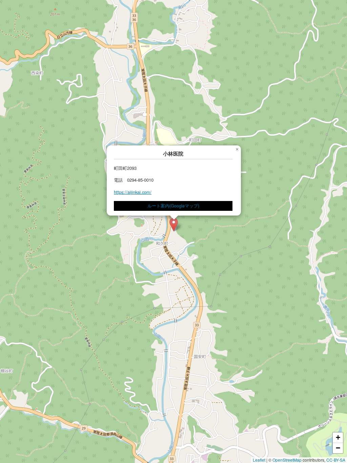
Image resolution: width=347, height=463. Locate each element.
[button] (173, 225)
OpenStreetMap (287, 460)
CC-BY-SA (335, 460)
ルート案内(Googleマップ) (173, 205)
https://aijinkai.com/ (132, 192)
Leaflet (259, 460)
